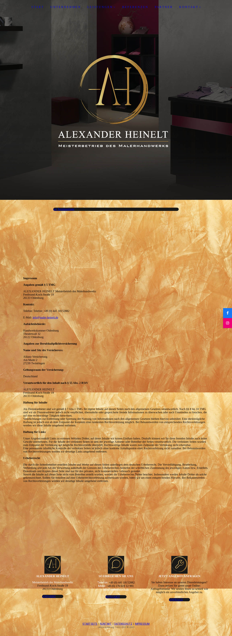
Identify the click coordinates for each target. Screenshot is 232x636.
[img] (116, 100)
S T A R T (37, 7)
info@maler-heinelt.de (45, 317)
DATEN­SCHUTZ (123, 623)
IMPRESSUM (142, 623)
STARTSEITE (90, 623)
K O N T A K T (188, 7)
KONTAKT (106, 623)
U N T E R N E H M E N (65, 7)
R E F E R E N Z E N (135, 7)
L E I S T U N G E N (99, 7)
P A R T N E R (163, 7)
